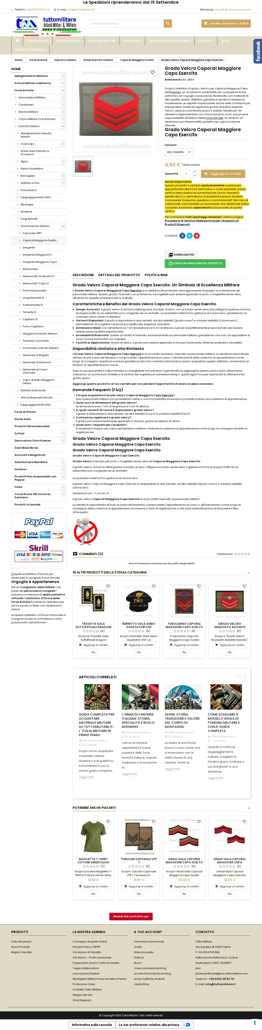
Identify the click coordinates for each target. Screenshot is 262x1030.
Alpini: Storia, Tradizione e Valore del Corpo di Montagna (182, 720)
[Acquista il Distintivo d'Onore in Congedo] (39, 576)
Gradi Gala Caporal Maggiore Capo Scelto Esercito (184, 862)
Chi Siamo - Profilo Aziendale (92, 957)
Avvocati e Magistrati (30, 455)
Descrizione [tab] (83, 275)
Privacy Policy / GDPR (86, 947)
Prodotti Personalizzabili (32, 426)
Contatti (205, 41)
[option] (97, 735)
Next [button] (244, 676)
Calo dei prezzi (21, 942)
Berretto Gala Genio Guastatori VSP (138, 625)
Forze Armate (38, 41)
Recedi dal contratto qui (131, 916)
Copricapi (27, 144)
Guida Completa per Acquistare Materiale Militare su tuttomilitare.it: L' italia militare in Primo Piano (96, 724)
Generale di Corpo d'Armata (35, 371)
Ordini (138, 947)
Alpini (24, 161)
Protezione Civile (84, 984)
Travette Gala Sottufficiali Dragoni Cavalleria (93, 627)
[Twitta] (189, 236)
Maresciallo (30, 269)
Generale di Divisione (37, 362)
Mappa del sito (83, 995)
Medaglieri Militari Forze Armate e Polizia (99, 979)
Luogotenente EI (33, 298)
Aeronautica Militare (32, 97)
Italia (18, 487)
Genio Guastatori (32, 169)
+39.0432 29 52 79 (38, 9)
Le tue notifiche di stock (149, 979)
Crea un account (239, 9)
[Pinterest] (197, 236)
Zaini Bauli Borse (26, 448)
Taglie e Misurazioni (86, 968)
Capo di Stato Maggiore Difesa (39, 381)
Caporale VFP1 (32, 233)
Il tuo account (148, 932)
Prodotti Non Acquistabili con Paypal (35, 478)
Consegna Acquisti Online (90, 942)
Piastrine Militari (102, 41)
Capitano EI (30, 319)
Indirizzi (139, 957)
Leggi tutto (86, 777)
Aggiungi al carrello (222, 173)
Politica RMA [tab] (156, 275)
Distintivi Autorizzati (33, 390)
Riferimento (173, 80)
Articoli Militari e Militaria (33, 83)
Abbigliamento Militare (31, 76)
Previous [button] (238, 676)
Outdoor (21, 469)
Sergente (29, 247)
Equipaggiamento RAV (36, 197)
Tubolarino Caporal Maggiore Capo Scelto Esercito (184, 627)
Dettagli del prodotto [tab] (119, 275)
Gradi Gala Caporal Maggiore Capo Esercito (229, 862)
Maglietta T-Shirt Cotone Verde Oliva (93, 860)
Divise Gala (132, 41)
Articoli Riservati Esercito (37, 397)
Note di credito (144, 952)
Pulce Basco (29, 190)
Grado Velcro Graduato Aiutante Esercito (230, 627)
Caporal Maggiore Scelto (39, 240)
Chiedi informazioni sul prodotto (195, 263)
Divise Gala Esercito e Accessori (35, 152)
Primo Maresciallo (35, 290)
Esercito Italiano (29, 126)
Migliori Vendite (21, 952)
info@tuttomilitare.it (81, 9)
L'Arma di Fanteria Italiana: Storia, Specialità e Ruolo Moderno (138, 720)
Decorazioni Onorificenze (170, 41)
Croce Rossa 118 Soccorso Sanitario (33, 495)
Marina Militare (28, 112)
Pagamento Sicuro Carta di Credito (96, 963)
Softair (20, 433)
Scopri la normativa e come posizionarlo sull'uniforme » (36, 620)
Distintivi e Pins (30, 183)
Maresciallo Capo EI (36, 283)
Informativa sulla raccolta (92, 1025)
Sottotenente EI (33, 305)
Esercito (175, 92)
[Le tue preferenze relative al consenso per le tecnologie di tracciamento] (255, 1023)
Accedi (219, 9)
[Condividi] (182, 236)
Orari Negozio (82, 1000)
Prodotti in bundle (30, 50)
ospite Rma (141, 984)
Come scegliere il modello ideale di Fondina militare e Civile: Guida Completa (224, 722)
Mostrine (26, 212)
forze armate (214, 118)
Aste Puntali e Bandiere (31, 462)
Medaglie (27, 204)
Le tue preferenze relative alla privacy (149, 1025)
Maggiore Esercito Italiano (40, 334)
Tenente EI (29, 312)
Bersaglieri (28, 176)
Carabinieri (26, 105)
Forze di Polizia (68, 41)
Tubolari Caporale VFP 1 (139, 860)
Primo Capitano (33, 326)
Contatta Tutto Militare (87, 989)
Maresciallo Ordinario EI (38, 276)
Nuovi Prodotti (20, 947)
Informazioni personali (149, 942)
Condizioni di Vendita (87, 952)
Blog (225, 41)
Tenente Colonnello (36, 341)
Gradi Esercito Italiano (35, 226)
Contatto (204, 932)
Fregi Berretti (29, 219)
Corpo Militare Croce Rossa (37, 119)
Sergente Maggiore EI (37, 255)
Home (16, 69)
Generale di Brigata (36, 355)
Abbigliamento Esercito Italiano (36, 135)
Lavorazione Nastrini (86, 973)
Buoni (137, 963)
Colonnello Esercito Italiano (41, 348)
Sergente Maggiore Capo (40, 262)
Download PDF (181, 255)
